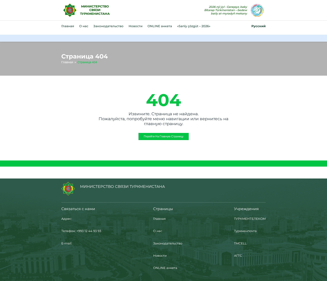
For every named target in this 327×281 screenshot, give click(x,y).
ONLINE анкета (159, 26)
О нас (83, 26)
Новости (135, 26)
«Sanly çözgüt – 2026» (193, 26)
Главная (67, 26)
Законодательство (108, 26)
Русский (258, 26)
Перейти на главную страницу (163, 136)
